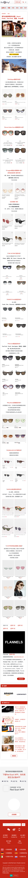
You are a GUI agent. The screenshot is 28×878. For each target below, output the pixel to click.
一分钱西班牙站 (22, 853)
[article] (8, 693)
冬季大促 (17, 2)
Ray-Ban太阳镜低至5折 (14, 403)
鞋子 (25, 8)
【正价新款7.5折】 (14, 202)
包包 (9, 13)
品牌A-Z (3, 8)
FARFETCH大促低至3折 (14, 299)
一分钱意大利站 (8, 856)
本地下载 (23, 781)
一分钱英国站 (8, 849)
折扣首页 (4, 13)
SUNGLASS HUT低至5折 (14, 450)
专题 (9, 8)
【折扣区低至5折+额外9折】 (14, 173)
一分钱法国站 (22, 849)
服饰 (21, 8)
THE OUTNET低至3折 (14, 253)
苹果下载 (5, 781)
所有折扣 (21, 679)
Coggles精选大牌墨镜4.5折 (14, 170)
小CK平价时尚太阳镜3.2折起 (14, 546)
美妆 (17, 8)
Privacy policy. (6, 872)
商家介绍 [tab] (5, 625)
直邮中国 (12, 654)
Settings (15, 875)
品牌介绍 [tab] (12, 625)
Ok (11, 875)
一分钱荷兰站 (22, 856)
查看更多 (14, 756)
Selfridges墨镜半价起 (14, 79)
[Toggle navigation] (25, 2)
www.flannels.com (19, 657)
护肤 (13, 8)
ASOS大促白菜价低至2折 (14, 489)
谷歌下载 (14, 781)
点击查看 (14, 814)
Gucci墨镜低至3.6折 (14, 127)
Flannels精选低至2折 (14, 344)
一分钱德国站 (8, 853)
